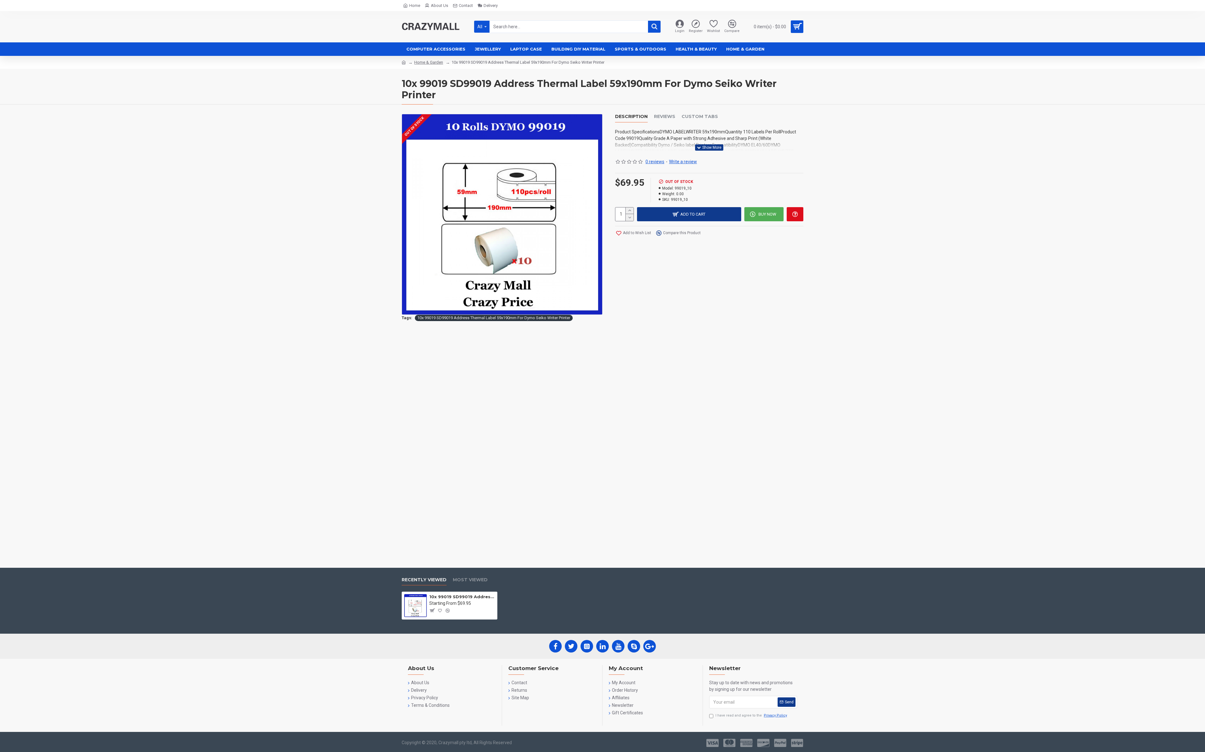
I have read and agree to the (751, 715)
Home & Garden (428, 62)
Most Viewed (470, 580)
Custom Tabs (700, 116)
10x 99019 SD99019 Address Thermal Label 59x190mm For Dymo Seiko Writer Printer (493, 317)
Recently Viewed (424, 580)
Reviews (664, 116)
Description (631, 116)
